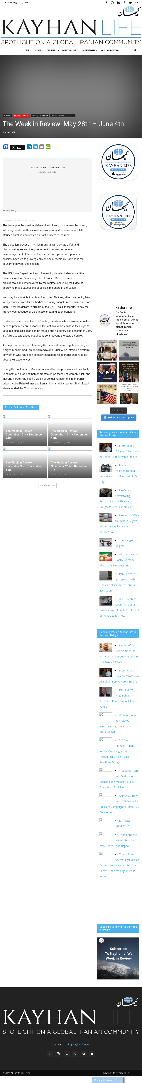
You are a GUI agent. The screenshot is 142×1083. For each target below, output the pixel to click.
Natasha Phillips (21, 115)
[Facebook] (106, 2)
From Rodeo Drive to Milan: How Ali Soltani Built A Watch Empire (119, 451)
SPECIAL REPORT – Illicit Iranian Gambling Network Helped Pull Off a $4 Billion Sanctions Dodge (116, 751)
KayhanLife (7, 221)
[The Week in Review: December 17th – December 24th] (25, 428)
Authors (7, 115)
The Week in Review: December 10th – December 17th (69, 434)
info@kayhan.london (78, 1044)
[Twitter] (130, 2)
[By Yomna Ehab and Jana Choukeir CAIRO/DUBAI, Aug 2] (129, 350)
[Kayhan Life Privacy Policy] (117, 1073)
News (38, 50)
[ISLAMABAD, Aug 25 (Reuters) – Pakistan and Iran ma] (107, 350)
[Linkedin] (118, 2)
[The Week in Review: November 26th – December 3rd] (70, 460)
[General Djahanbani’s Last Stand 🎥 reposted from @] (107, 372)
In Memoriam (89, 50)
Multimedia (69, 50)
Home (26, 50)
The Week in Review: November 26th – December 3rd (69, 466)
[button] (135, 50)
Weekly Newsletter (40, 115)
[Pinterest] (124, 2)
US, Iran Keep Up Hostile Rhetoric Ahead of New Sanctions (119, 560)
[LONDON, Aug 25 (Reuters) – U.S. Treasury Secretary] (129, 372)
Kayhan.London (110, 50)
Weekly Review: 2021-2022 (62, 115)
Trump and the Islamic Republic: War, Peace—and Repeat (118, 840)
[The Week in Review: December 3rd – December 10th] (25, 460)
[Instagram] (112, 2)
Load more (46, 485)
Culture (52, 50)
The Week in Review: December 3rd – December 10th (23, 466)
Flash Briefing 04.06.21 (24, 221)
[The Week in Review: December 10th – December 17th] (70, 428)
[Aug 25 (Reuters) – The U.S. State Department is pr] (107, 394)
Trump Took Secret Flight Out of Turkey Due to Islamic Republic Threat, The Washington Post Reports (119, 865)
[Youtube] (136, 2)
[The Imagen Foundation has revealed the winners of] (129, 394)
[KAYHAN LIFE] (71, 25)
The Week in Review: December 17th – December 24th (24, 434)
